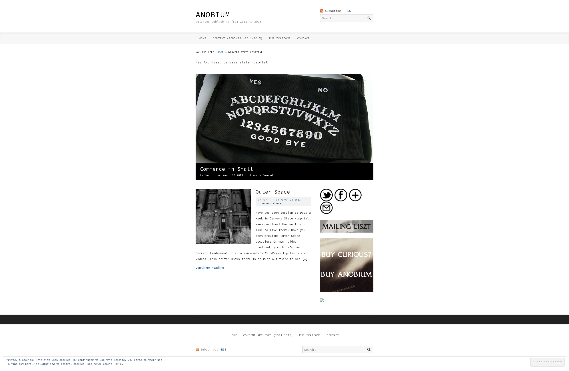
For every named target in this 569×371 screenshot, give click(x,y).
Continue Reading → (212, 268)
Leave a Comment (261, 175)
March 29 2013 (233, 175)
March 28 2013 (290, 199)
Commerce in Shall (226, 169)
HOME (202, 38)
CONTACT (303, 38)
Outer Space (273, 192)
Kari (208, 175)
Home (220, 52)
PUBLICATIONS (280, 38)
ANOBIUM (213, 14)
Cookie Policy (113, 363)
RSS (348, 11)
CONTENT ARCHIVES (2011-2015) (237, 38)
